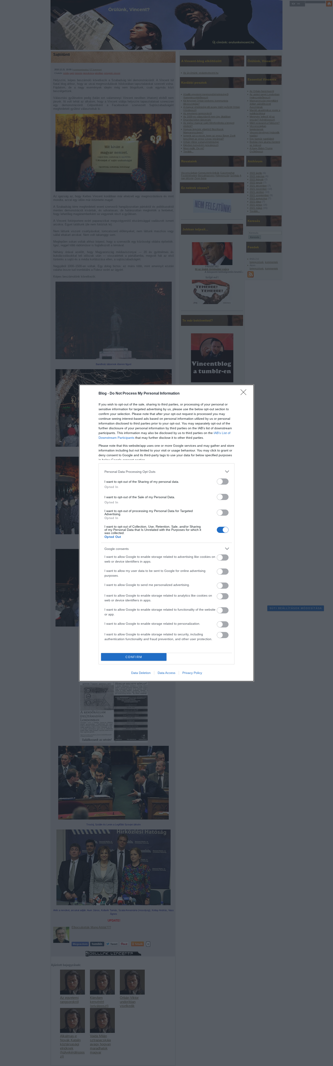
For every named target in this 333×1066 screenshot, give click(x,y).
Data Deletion (141, 673)
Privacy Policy (192, 673)
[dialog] (166, 533)
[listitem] (166, 471)
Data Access (166, 673)
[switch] (223, 481)
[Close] (245, 393)
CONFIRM (133, 657)
